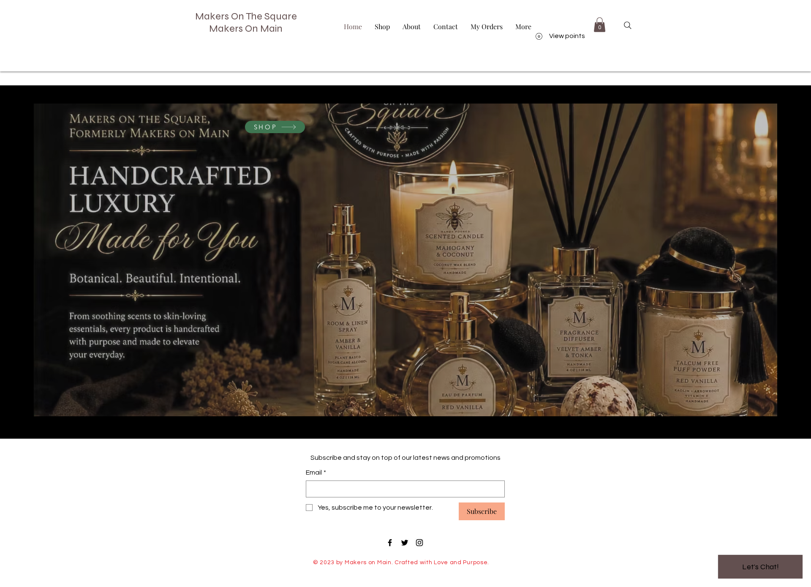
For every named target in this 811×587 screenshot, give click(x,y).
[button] (599, 24)
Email (316, 472)
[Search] (628, 25)
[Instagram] (419, 542)
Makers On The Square (246, 16)
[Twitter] (404, 542)
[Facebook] (390, 542)
